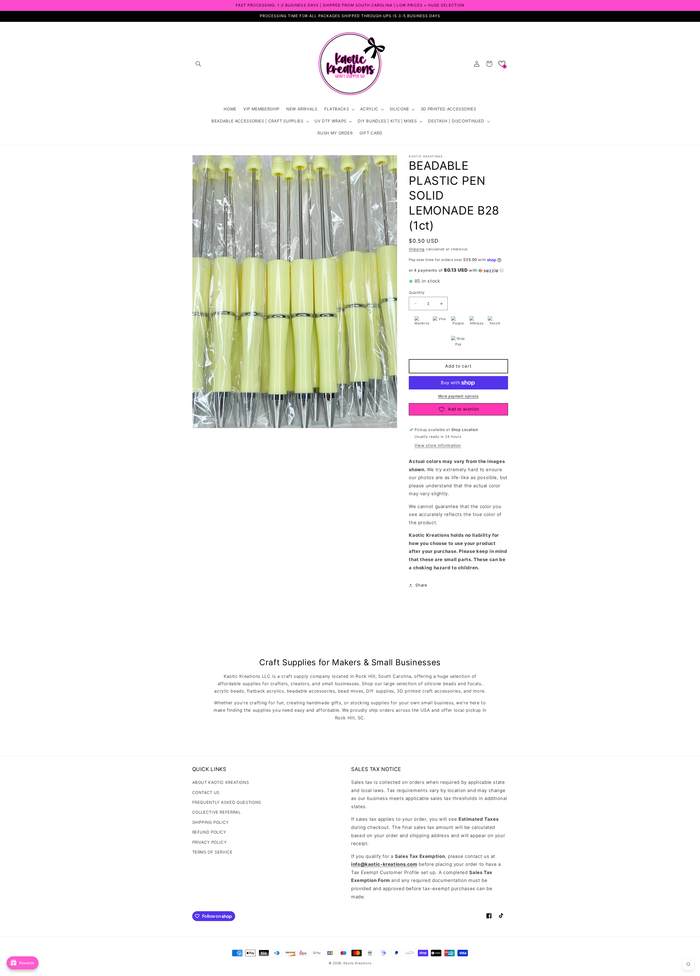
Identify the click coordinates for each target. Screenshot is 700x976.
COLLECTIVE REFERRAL (216, 812)
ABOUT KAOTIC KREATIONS (220, 782)
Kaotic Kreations (357, 963)
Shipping (417, 249)
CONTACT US (206, 792)
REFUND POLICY (209, 832)
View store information (438, 445)
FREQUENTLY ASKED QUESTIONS (226, 802)
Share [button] (421, 585)
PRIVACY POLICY (209, 842)
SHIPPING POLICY (210, 822)
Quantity (417, 292)
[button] (198, 63)
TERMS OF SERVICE (212, 852)
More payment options (458, 396)
